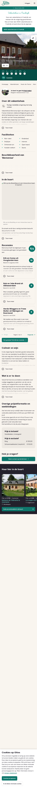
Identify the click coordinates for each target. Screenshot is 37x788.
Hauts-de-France (26, 84)
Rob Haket (28, 91)
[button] (18, 201)
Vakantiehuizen (14, 84)
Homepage (5, 84)
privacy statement (10, 773)
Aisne (34, 84)
